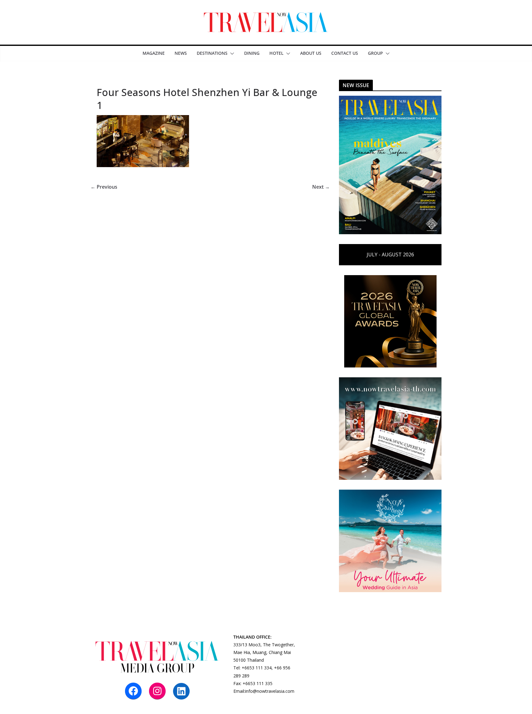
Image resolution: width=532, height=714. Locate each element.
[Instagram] (157, 691)
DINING (252, 53)
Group (375, 53)
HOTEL (276, 53)
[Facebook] (133, 691)
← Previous (104, 186)
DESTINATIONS (212, 53)
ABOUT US (310, 53)
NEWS (181, 53)
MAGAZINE (154, 53)
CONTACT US (344, 53)
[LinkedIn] (181, 691)
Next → (321, 186)
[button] (231, 53)
